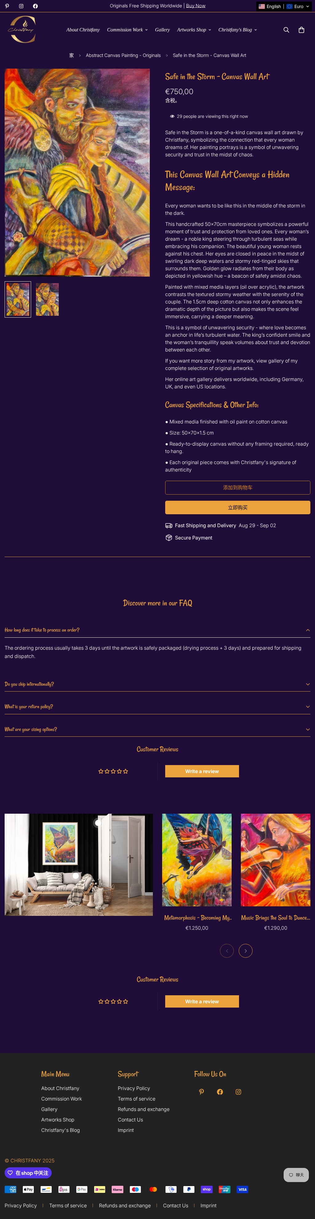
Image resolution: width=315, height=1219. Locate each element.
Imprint (126, 1130)
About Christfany (83, 29)
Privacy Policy (134, 1088)
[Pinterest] (7, 6)
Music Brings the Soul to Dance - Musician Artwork (275, 918)
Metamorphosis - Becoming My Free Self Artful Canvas (196, 918)
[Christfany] (22, 29)
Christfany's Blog (235, 29)
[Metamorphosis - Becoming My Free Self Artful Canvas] (197, 860)
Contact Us (130, 1120)
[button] (284, 6)
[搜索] (286, 30)
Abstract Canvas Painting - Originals (123, 55)
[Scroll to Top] (303, 1193)
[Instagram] (21, 6)
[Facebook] (35, 6)
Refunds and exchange (143, 1109)
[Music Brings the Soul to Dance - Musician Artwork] (275, 860)
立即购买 (238, 507)
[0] (301, 30)
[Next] (246, 951)
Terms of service (136, 1099)
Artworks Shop (191, 29)
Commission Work (125, 29)
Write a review (202, 771)
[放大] (137, 82)
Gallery (162, 29)
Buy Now (195, 6)
